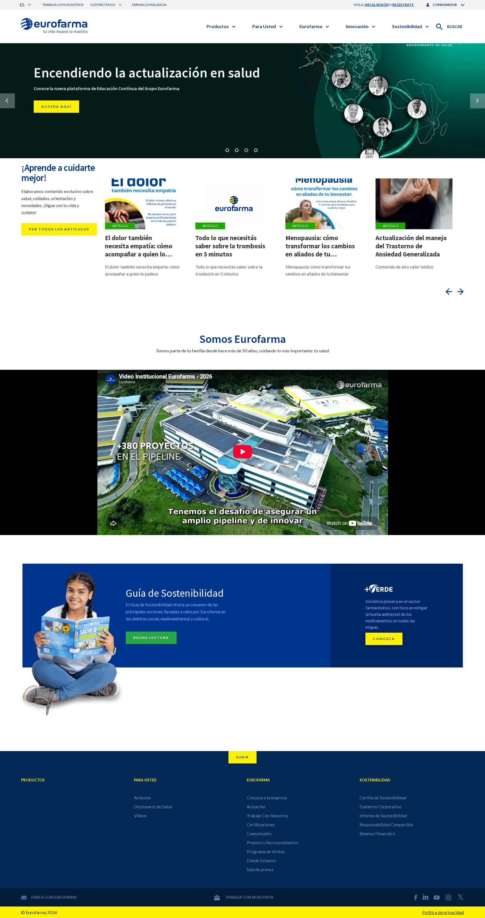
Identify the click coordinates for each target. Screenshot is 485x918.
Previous (7, 100)
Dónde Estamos (261, 860)
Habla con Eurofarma (54, 897)
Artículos (142, 797)
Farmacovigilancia (149, 5)
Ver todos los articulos (59, 229)
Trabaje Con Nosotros (267, 815)
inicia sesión (376, 5)
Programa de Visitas (266, 851)
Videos (140, 815)
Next (477, 100)
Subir (242, 757)
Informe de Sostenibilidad (383, 815)
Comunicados (259, 833)
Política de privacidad (443, 912)
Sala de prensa (260, 869)
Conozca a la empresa (267, 797)
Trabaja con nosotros (62, 5)
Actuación (256, 806)
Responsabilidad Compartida (386, 824)
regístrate (403, 5)
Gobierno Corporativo (380, 806)
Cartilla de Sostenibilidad (383, 797)
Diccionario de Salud (153, 806)
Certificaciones (261, 824)
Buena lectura (151, 637)
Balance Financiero (377, 833)
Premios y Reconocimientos (272, 842)
